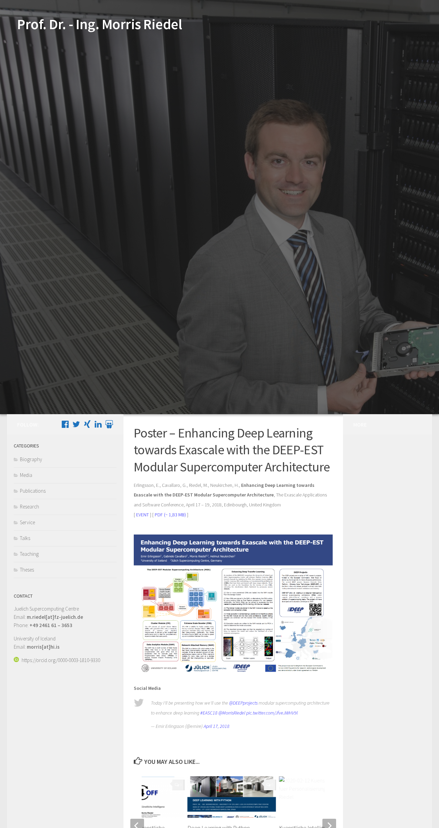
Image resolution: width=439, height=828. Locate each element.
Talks (25, 538)
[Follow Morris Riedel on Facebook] (65, 424)
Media (26, 475)
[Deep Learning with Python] (232, 797)
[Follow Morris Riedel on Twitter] (76, 424)
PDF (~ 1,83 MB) (170, 515)
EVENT (142, 515)
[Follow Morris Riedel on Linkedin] (98, 424)
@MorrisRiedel (231, 713)
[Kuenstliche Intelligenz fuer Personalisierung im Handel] (323, 797)
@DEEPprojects (243, 703)
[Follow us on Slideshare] (109, 424)
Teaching (29, 554)
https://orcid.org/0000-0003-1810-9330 (61, 660)
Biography (31, 459)
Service (27, 522)
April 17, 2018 (216, 726)
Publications (33, 491)
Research (29, 506)
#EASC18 (208, 713)
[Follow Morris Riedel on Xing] (87, 424)
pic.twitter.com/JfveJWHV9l (272, 713)
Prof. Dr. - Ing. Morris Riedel (99, 24)
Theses (27, 569)
